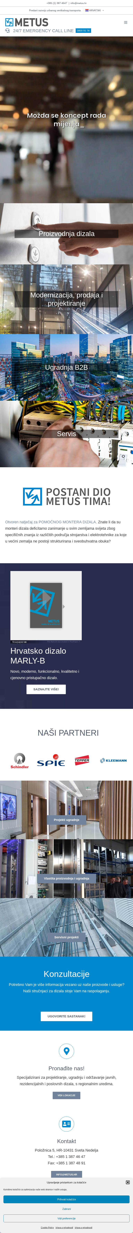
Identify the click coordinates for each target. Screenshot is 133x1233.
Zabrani (66, 1208)
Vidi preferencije (66, 1218)
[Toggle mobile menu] (126, 22)
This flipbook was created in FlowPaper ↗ (63, 642)
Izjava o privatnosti (64, 1227)
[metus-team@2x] (66, 481)
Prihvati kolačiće (66, 1199)
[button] (128, 1182)
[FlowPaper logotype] (19, 641)
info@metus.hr (78, 3)
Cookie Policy (47, 1227)
